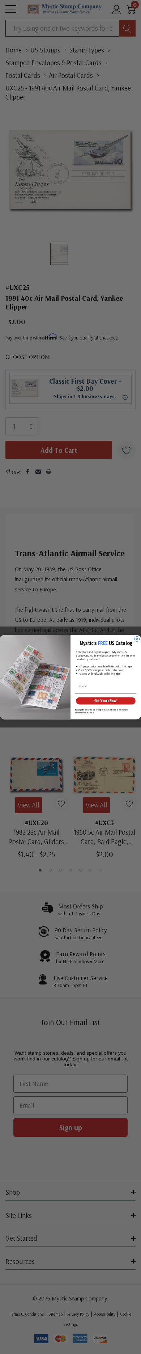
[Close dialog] (137, 639)
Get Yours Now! (106, 701)
